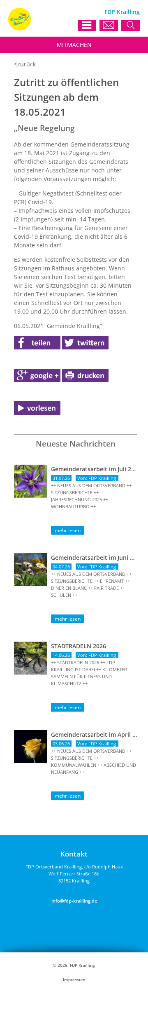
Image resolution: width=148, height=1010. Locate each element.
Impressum (74, 979)
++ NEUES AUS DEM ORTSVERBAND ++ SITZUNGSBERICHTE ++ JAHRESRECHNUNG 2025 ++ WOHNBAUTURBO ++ (91, 496)
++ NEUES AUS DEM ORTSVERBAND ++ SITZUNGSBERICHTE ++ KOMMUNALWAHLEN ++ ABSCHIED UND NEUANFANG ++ (93, 761)
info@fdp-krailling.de (74, 901)
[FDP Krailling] (19, 28)
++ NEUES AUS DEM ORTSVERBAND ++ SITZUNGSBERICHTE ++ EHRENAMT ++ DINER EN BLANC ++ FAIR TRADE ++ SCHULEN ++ (91, 584)
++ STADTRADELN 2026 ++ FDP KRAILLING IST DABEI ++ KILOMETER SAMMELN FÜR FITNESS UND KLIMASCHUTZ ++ (89, 673)
